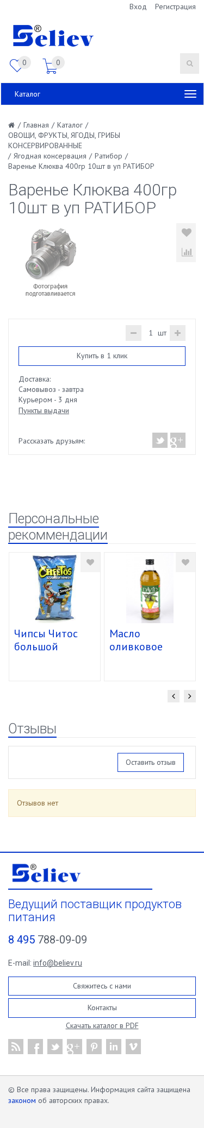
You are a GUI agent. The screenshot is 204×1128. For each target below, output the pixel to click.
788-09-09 (47, 939)
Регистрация (175, 6)
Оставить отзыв (151, 762)
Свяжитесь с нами (102, 986)
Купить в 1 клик (102, 355)
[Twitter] (160, 440)
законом (22, 1100)
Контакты (102, 1007)
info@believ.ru (57, 963)
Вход (138, 6)
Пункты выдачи (43, 410)
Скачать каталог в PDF (102, 1025)
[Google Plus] (177, 440)
